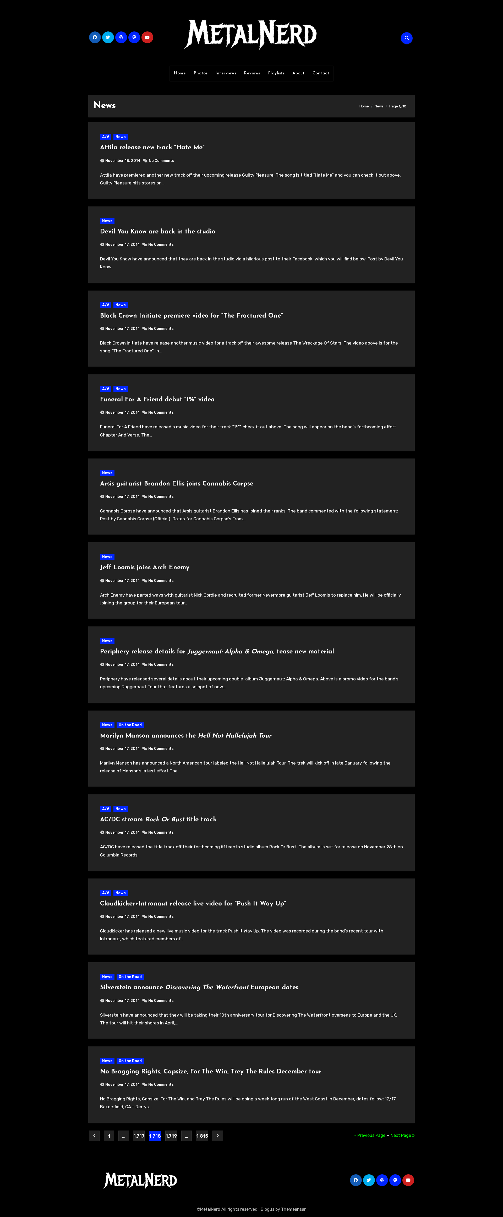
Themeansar (293, 1209)
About (298, 73)
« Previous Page (369, 1135)
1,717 (138, 1136)
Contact (321, 73)
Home (180, 73)
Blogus (267, 1209)
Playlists (276, 73)
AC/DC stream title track (158, 820)
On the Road (130, 725)
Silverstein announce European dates (199, 988)
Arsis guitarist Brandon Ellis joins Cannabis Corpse (176, 484)
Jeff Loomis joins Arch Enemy (144, 568)
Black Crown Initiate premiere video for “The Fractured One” (191, 316)
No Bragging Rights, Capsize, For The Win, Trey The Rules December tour (210, 1072)
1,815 (202, 1136)
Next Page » (403, 1135)
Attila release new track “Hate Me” (152, 148)
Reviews (252, 73)
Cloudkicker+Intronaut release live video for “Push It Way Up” (193, 904)
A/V (105, 137)
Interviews (225, 73)
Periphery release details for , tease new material (217, 652)
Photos (200, 73)
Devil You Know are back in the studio (157, 232)
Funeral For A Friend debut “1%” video (157, 400)
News (121, 137)
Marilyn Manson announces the (185, 736)
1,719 (171, 1136)
